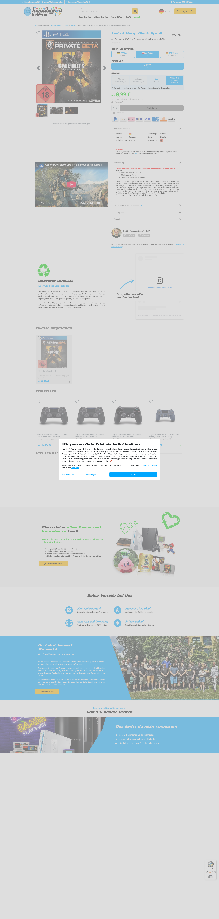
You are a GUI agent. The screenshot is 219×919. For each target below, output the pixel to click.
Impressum (75, 468)
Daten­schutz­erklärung (149, 465)
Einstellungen (91, 474)
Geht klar (133, 474)
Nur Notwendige (68, 474)
